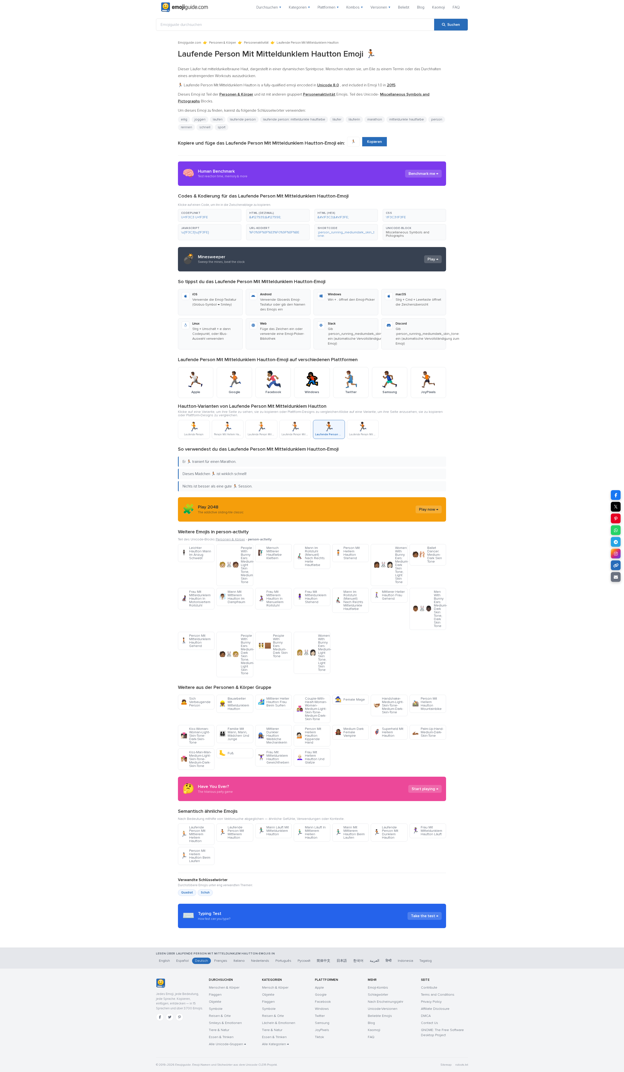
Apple (319, 987)
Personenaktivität (256, 43)
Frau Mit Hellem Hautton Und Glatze (310, 757)
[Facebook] (160, 1017)
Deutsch (201, 961)
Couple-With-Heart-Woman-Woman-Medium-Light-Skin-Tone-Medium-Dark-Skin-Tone (311, 708)
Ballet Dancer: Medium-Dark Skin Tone (427, 555)
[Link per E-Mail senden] (616, 577)
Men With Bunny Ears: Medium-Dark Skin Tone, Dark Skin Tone (429, 609)
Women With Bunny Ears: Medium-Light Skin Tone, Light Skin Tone (313, 653)
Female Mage (350, 699)
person (436, 119)
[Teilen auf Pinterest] (616, 518)
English (164, 961)
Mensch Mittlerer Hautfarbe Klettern (270, 553)
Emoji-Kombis (378, 987)
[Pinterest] (179, 1017)
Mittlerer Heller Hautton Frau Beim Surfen (273, 701)
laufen (218, 119)
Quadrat (187, 892)
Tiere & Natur (219, 1030)
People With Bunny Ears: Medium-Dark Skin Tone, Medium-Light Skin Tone (236, 654)
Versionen (380, 7)
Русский (304, 961)
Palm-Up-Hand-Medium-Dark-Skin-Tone (427, 732)
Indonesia (405, 961)
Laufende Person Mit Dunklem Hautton (385, 832)
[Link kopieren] (616, 565)
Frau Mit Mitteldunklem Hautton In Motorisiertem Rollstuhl (196, 598)
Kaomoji (438, 7)
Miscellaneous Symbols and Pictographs (407, 234)
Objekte (215, 1002)
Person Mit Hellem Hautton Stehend (347, 553)
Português (283, 961)
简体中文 (323, 961)
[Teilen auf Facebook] (616, 495)
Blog (420, 7)
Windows (322, 1009)
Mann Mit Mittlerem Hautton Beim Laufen (350, 832)
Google (321, 995)
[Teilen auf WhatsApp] (616, 530)
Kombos (354, 7)
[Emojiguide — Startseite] (160, 983)
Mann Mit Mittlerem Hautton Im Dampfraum (232, 597)
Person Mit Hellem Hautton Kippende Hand (308, 735)
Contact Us (429, 1023)
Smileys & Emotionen (225, 1023)
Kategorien (299, 7)
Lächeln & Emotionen (278, 1023)
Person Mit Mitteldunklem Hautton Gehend (196, 641)
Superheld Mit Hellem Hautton (388, 732)
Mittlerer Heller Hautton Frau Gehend (389, 595)
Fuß (226, 753)
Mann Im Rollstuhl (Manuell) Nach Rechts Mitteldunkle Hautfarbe (349, 600)
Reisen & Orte (220, 1016)
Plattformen (328, 7)
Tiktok (319, 1037)
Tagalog (425, 961)
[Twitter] (170, 1017)
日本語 (342, 961)
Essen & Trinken (221, 1037)
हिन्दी (388, 961)
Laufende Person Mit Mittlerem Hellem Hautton (193, 834)
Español (182, 961)
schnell (204, 127)
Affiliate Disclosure (435, 1009)
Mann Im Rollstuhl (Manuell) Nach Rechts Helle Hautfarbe (310, 556)
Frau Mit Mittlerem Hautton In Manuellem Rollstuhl (270, 598)
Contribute (429, 987)
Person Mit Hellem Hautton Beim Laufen (195, 856)
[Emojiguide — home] (184, 7)
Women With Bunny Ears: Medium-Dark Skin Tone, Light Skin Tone (390, 565)
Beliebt (403, 7)
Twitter (320, 1016)
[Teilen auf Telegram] (616, 542)
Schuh (205, 892)
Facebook (323, 1002)
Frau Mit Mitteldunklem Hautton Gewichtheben (273, 757)
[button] (209, 215)
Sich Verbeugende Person (196, 701)
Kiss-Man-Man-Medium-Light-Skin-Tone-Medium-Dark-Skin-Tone (196, 759)
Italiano (239, 961)
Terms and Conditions (437, 995)
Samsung (322, 1023)
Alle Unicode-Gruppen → (227, 1044)
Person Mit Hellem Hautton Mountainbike (427, 703)
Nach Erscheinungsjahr (385, 1002)
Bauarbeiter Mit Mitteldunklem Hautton (234, 703)
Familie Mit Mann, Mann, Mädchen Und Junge (234, 734)
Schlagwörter (378, 995)
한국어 (358, 961)
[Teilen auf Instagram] (616, 553)
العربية (374, 961)
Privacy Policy (431, 1002)
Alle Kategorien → (275, 1044)
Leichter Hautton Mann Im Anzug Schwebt (196, 553)
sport (221, 127)
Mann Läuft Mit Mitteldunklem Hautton (273, 830)
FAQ (456, 7)
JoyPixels (322, 1030)
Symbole (216, 1009)
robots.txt (461, 1065)
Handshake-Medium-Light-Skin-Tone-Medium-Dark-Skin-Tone (388, 705)
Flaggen (215, 995)
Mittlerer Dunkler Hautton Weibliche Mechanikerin (272, 735)
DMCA (426, 1016)
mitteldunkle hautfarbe (406, 119)
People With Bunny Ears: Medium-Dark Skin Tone (273, 646)
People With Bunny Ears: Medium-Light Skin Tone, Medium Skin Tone (236, 565)
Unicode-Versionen (382, 1009)
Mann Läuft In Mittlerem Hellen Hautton (311, 832)
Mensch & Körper (275, 987)
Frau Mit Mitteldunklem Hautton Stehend (311, 597)
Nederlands (260, 961)
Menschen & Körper (224, 987)
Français (220, 961)
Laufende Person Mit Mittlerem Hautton (231, 832)
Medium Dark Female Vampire (349, 732)
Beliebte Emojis (380, 1016)
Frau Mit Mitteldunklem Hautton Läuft (427, 830)
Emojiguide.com (189, 43)
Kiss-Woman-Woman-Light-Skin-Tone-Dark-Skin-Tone (195, 735)
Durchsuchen (268, 7)
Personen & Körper (222, 43)
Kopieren (374, 141)
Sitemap (445, 1065)
